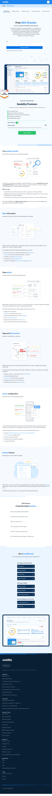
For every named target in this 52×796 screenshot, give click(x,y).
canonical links (18, 256)
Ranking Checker (15, 11)
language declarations (16, 258)
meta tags (6, 254)
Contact (4, 746)
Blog (3, 760)
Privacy (4, 776)
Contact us (6, 665)
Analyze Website (24, 47)
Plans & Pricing (6, 741)
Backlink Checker (25, 11)
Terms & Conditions (7, 773)
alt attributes (21, 319)
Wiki (3, 762)
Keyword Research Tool (23, 602)
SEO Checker (7, 11)
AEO (8, 484)
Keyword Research (36, 11)
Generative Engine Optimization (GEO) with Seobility (15, 708)
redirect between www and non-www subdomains (22, 433)
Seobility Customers (7, 749)
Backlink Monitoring (7, 684)
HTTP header (7, 435)
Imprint (4, 779)
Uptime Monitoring (7, 692)
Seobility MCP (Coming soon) (9, 695)
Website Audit (5, 676)
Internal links (7, 378)
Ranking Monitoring (7, 678)
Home (4, 5)
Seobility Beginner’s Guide (8, 768)
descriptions (30, 252)
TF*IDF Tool (20, 606)
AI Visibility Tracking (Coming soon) (11, 681)
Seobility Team (6, 743)
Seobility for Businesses (8, 700)
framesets (24, 315)
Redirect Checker (22, 578)
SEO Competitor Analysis (8, 687)
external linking (21, 382)
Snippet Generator (46, 11)
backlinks (47, 484)
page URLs (29, 260)
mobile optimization (12, 317)
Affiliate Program (6, 752)
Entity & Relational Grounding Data (11, 754)
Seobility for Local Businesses (9, 705)
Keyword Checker (22, 570)
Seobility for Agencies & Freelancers (11, 703)
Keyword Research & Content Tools (11, 689)
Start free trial (27, 132)
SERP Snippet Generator (23, 594)
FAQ (3, 765)
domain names (20, 260)
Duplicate (6, 313)
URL (7, 41)
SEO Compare (21, 574)
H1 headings (27, 374)
